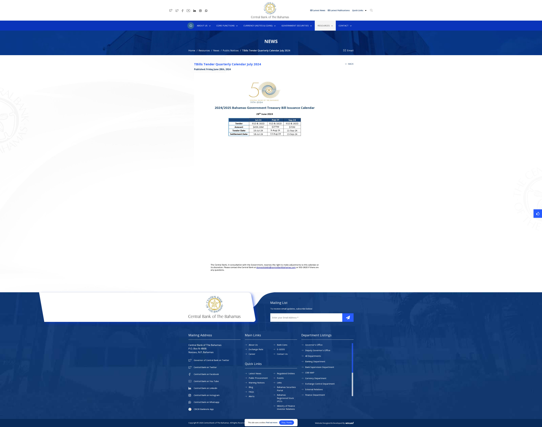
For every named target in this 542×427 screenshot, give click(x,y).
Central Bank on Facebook (206, 374)
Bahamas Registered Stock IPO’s (285, 398)
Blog (251, 387)
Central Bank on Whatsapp (206, 402)
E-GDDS (281, 349)
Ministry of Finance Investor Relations (286, 407)
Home (190, 25)
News (216, 50)
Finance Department (315, 394)
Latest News (318, 10)
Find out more (271, 422)
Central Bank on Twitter (205, 367)
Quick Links (358, 10)
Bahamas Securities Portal (286, 389)
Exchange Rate (256, 349)
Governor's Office (314, 344)
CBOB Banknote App (204, 409)
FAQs (251, 391)
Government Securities (295, 25)
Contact (343, 25)
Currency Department (315, 378)
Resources (324, 25)
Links (279, 382)
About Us (202, 25)
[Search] (371, 10)
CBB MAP (309, 372)
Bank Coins (282, 344)
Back (351, 63)
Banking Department (315, 361)
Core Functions (225, 25)
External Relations (314, 389)
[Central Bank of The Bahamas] (270, 17)
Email (350, 50)
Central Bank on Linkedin (205, 388)
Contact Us (282, 354)
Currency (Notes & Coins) (258, 25)
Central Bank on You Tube (206, 381)
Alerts (251, 396)
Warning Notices (257, 382)
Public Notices (231, 50)
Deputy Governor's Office (317, 350)
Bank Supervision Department (319, 367)
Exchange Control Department (320, 383)
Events (280, 377)
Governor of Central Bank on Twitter (211, 360)
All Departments (313, 355)
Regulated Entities (286, 373)
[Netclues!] (350, 423)
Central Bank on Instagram (206, 395)
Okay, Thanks (286, 422)
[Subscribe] (348, 317)
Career (252, 354)
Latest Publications (340, 10)
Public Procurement (258, 377)
